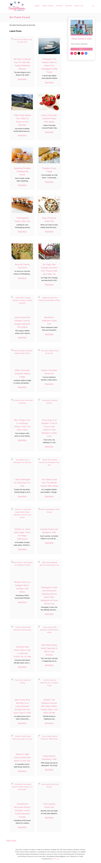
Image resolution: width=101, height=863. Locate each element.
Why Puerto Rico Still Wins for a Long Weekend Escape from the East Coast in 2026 (22, 706)
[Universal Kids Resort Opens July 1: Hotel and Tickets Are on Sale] (22, 634)
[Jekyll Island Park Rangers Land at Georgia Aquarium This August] (22, 304)
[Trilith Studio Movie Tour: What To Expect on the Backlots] (22, 102)
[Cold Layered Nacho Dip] (49, 791)
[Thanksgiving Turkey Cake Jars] (22, 205)
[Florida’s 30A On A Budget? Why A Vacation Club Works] (22, 569)
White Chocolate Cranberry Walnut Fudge (22, 373)
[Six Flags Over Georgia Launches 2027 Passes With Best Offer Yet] (49, 251)
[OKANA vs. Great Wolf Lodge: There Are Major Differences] (22, 516)
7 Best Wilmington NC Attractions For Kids (22, 482)
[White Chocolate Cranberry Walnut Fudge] (22, 357)
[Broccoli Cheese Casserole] (22, 251)
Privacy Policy (11, 840)
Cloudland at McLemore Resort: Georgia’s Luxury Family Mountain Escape (22, 810)
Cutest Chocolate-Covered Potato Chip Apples (49, 118)
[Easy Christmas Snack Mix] (49, 205)
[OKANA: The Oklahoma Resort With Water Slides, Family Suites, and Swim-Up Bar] (49, 687)
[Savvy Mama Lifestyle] (17, 6)
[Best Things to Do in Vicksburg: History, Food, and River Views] (22, 407)
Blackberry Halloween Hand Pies (49, 320)
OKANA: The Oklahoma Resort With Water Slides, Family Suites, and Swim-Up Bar (49, 706)
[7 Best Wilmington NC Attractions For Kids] (22, 466)
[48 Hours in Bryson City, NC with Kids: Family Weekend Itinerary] (22, 46)
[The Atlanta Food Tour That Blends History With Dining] (49, 466)
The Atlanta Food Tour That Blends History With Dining (49, 482)
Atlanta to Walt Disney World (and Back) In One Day (22, 757)
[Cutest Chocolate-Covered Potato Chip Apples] (49, 102)
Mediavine (55, 859)
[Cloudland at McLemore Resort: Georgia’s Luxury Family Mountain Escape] (22, 791)
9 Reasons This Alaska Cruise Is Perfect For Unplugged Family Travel (49, 65)
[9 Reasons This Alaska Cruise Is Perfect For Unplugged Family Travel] (49, 46)
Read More (22, 79)
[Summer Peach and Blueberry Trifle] (49, 516)
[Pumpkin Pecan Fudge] (49, 155)
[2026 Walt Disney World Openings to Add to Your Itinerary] (49, 633)
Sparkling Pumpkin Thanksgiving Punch (22, 171)
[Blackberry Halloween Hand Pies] (49, 304)
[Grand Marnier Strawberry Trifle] (49, 743)
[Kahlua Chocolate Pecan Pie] (49, 357)
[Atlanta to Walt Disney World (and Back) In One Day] (22, 742)
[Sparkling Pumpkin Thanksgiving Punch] (22, 155)
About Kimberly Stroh (81, 38)
